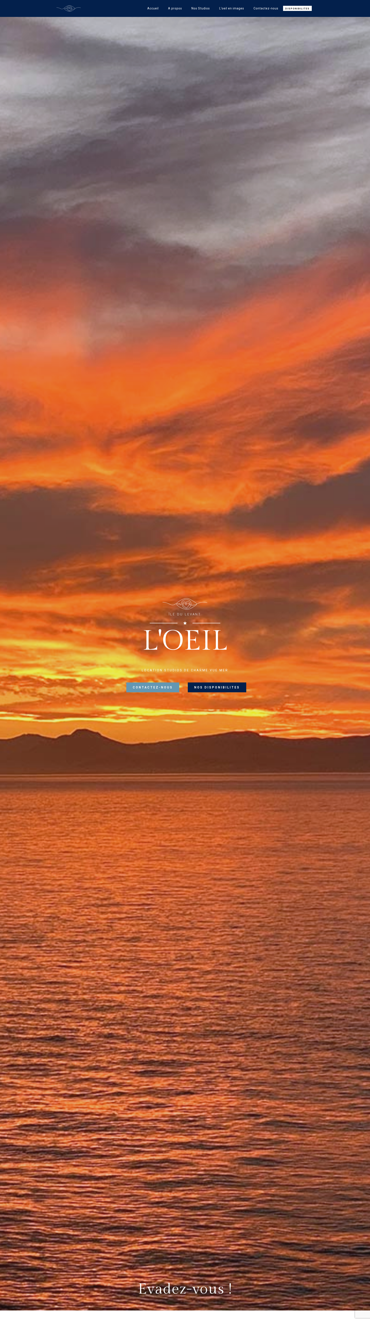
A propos (175, 8)
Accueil (153, 8)
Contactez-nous (266, 8)
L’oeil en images (231, 8)
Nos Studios (200, 8)
